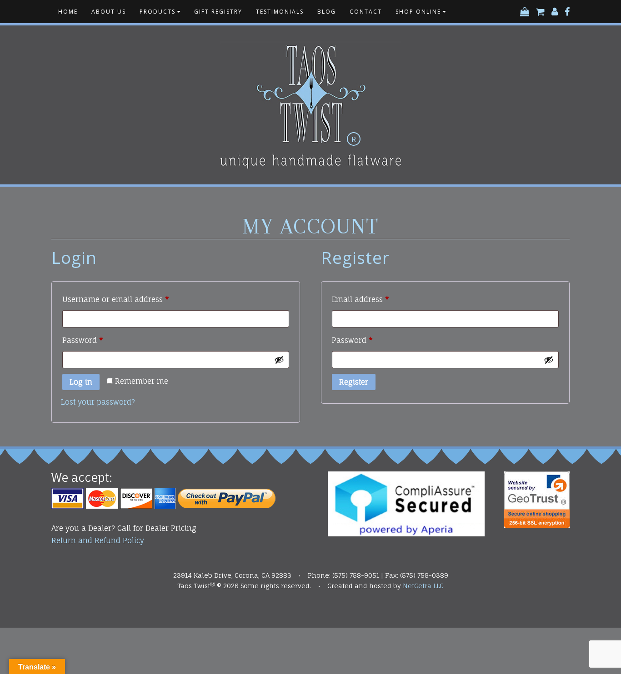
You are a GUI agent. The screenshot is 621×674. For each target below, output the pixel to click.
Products (157, 11)
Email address (376, 299)
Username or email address (131, 299)
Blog (326, 11)
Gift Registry (218, 11)
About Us (108, 11)
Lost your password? (98, 401)
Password (98, 340)
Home (68, 11)
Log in (81, 382)
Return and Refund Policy (97, 540)
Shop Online (418, 11)
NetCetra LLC (423, 586)
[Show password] (279, 360)
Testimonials (280, 11)
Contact (366, 11)
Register (353, 382)
